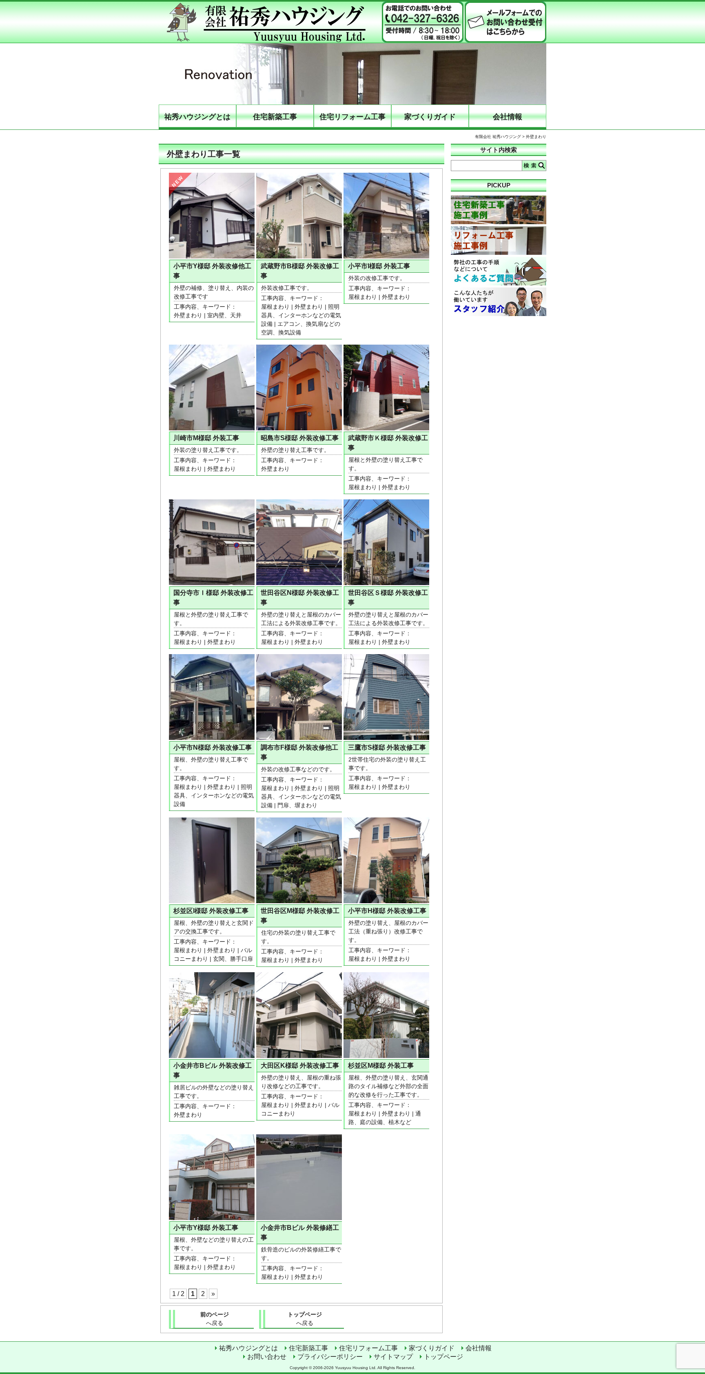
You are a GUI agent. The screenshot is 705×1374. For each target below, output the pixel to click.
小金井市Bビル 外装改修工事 (212, 1070)
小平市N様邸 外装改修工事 (212, 747)
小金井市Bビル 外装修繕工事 (300, 1232)
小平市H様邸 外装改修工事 (387, 910)
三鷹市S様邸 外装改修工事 (387, 747)
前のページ (214, 1318)
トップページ (305, 1318)
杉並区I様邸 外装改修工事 (210, 910)
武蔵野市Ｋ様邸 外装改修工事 (388, 442)
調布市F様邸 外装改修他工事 (299, 752)
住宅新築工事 (275, 117)
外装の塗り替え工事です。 (208, 450)
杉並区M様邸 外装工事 (381, 1065)
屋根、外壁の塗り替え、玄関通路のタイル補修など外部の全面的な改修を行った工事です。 (388, 1086)
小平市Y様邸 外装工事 (205, 1227)
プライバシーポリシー (330, 1356)
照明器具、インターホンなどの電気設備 (301, 315)
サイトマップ (393, 1356)
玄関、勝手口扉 (233, 958)
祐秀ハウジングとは (197, 117)
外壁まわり (188, 315)
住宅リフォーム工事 (352, 117)
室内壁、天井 (224, 315)
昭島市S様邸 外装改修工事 (300, 437)
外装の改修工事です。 (377, 278)
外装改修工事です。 (287, 288)
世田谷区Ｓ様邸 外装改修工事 (388, 597)
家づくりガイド (430, 117)
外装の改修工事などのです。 (298, 769)
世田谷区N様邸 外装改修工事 (300, 597)
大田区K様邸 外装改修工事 (300, 1065)
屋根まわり (275, 306)
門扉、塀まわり (297, 805)
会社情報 (507, 117)
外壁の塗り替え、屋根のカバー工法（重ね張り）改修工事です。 (388, 931)
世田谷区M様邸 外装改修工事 (300, 915)
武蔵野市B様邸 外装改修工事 (300, 271)
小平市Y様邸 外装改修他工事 (212, 271)
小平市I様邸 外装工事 (379, 266)
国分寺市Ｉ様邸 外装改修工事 (213, 597)
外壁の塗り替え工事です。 (295, 450)
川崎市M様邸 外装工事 (206, 437)
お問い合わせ (266, 1356)
